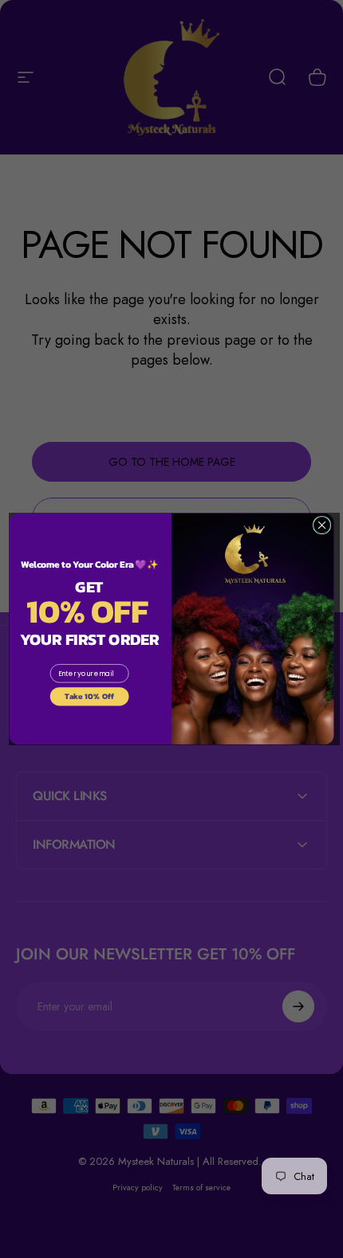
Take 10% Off (89, 696)
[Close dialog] (321, 525)
